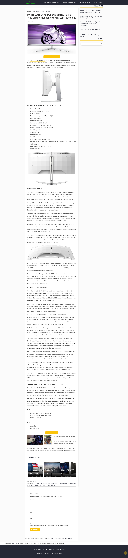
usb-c (38, 485)
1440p (34, 483)
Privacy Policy (47, 553)
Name (31, 513)
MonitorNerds (37, 549)
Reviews (34, 481)
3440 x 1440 (51, 483)
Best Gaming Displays (57, 553)
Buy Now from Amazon (52, 433)
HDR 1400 (73, 483)
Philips (32, 485)
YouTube (45, 549)
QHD (36, 485)
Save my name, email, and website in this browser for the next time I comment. (49, 525)
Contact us (51, 549)
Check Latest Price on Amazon (52, 57)
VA (51, 485)
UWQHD (48, 485)
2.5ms (41, 483)
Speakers (37, 128)
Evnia (63, 483)
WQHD (53, 485)
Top (125, 553)
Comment (32, 499)
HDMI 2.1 (67, 483)
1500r (38, 483)
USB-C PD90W (43, 485)
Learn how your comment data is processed (59, 538)
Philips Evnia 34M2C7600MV (37, 60)
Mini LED (29, 485)
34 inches (45, 483)
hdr (70, 483)
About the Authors (60, 549)
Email (31, 518)
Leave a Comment (46, 11)
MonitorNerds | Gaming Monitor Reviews (30, 2)
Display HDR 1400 (58, 483)
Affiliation (39, 553)
